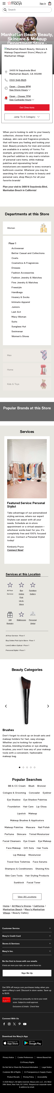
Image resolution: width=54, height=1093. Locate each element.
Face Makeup (13, 847)
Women (11, 228)
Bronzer (41, 785)
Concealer (34, 792)
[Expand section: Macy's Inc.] (27, 951)
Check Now (34, 1007)
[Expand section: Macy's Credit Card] (27, 936)
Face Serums (40, 861)
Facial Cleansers (12, 841)
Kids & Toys (13, 384)
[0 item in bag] (50, 3)
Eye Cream (29, 841)
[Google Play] (32, 1043)
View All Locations (27, 896)
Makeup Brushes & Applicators (27, 820)
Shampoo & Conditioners (19, 868)
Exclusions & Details (21, 1007)
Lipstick (21, 813)
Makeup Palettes (14, 827)
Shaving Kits (42, 868)
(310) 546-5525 (17, 80)
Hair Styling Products (37, 875)
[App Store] (11, 1043)
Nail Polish (44, 827)
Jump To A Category (24, 116)
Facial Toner (33, 882)
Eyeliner (47, 792)
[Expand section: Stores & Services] (27, 943)
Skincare (21, 834)
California (38, 905)
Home (10, 369)
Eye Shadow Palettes (35, 799)
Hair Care (28, 806)
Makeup (33, 813)
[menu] (4, 3)
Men (9, 355)
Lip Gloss (41, 806)
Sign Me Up (27, 973)
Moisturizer (35, 854)
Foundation (14, 806)
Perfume (9, 834)
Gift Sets (29, 847)
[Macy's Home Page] (15, 3)
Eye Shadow (14, 799)
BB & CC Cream (17, 785)
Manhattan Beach (12, 909)
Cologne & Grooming (14, 792)
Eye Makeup (44, 841)
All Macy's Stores (21, 905)
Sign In (43, 3)
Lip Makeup (19, 854)
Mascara (30, 827)
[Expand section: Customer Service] (27, 928)
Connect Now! (15, 550)
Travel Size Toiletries (18, 861)
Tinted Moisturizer (39, 834)
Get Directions (27, 107)
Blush (31, 785)
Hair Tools (42, 847)
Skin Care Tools (13, 875)
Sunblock (19, 882)
